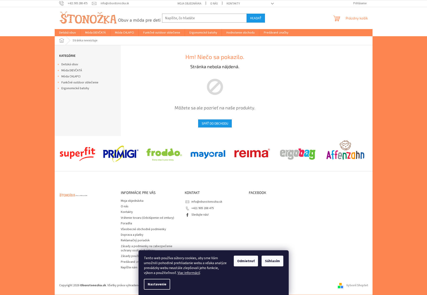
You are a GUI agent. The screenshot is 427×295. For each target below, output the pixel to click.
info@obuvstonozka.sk (206, 201)
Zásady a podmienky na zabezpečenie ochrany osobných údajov (146, 248)
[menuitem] (67, 32)
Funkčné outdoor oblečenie (79, 82)
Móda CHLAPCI (70, 76)
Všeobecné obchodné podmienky (143, 229)
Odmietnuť (246, 261)
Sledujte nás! (200, 214)
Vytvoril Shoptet (357, 285)
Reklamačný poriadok (135, 240)
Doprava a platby (132, 235)
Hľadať (255, 18)
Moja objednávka (189, 4)
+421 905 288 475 (202, 208)
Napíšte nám (129, 267)
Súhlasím (272, 261)
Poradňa (126, 223)
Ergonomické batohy (75, 88)
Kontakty (233, 4)
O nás (214, 4)
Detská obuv (69, 64)
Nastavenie (157, 284)
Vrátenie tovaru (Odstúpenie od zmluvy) (147, 218)
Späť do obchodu (215, 123)
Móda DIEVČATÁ (71, 70)
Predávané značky (133, 262)
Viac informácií (189, 272)
